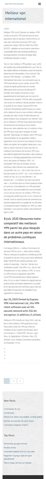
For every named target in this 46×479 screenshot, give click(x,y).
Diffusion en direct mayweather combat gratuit (23, 417)
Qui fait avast (9, 413)
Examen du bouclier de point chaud (18, 421)
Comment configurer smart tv (16, 425)
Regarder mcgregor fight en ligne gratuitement (18, 457)
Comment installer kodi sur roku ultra (19, 452)
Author (6, 29)
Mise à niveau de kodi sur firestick (17, 463)
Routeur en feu (10, 448)
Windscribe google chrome (15, 444)
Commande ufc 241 (12, 409)
